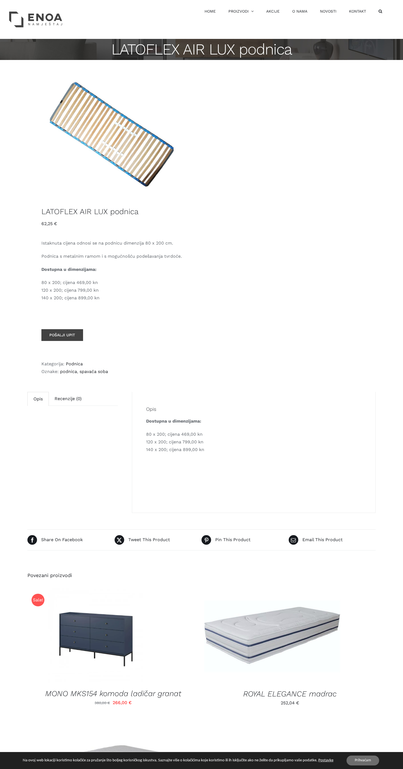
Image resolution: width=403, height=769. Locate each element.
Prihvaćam (363, 760)
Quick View (100, 637)
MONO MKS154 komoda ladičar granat (113, 693)
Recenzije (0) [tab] (68, 398)
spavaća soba (94, 371)
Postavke (325, 760)
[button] (380, 11)
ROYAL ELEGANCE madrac (290, 693)
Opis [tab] (38, 398)
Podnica (74, 363)
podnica (68, 371)
